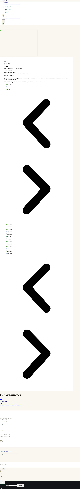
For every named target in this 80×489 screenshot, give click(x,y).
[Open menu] (3, 21)
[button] (36, 124)
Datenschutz (3, 451)
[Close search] (2, 482)
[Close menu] (0, 471)
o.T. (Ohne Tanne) (3, 401)
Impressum (8, 451)
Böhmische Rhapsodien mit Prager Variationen (10, 404)
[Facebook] (1, 441)
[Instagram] (2, 441)
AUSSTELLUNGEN (8, 9)
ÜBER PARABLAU (8, 6)
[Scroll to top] (1, 469)
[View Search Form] (3, 15)
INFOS (6, 12)
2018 (5, 61)
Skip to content (3, 0)
